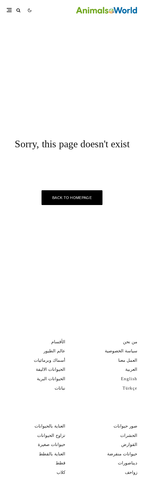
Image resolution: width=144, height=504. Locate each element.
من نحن (130, 341)
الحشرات (128, 435)
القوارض (129, 444)
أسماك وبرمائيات (49, 360)
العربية (131, 369)
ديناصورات (127, 462)
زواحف (131, 472)
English (129, 378)
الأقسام (58, 341)
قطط (60, 462)
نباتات (60, 388)
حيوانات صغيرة (51, 444)
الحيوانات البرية (51, 378)
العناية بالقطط (52, 453)
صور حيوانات (125, 426)
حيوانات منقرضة (122, 453)
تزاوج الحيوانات (51, 435)
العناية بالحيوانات (49, 426)
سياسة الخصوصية (121, 350)
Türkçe (130, 388)
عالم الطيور (54, 350)
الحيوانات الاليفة (50, 369)
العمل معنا (127, 360)
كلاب (61, 472)
